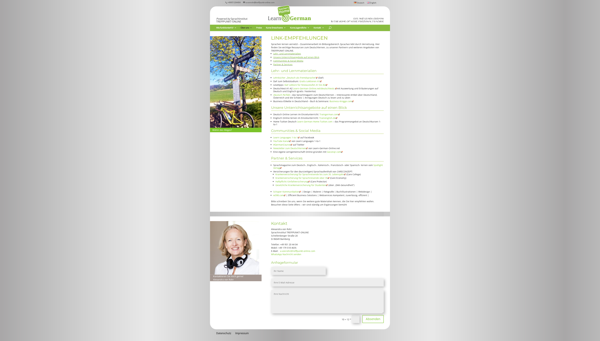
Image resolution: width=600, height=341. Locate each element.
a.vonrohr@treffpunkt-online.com (297, 251)
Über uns (245, 28)
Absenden (373, 319)
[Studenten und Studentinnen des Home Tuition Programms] (236, 126)
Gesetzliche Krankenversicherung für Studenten (300, 185)
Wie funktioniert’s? (224, 28)
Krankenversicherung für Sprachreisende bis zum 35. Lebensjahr (309, 174)
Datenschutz (223, 333)
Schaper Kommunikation (286, 191)
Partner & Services (282, 64)
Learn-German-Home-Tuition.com (314, 121)
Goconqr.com (334, 151)
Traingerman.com (329, 114)
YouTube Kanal (281, 141)
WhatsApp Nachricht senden (286, 254)
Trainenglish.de (327, 117)
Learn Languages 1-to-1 (285, 137)
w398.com (278, 195)
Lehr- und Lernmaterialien (287, 53)
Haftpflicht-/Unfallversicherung (291, 181)
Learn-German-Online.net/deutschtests (314, 88)
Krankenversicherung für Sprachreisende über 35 (301, 177)
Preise (259, 28)
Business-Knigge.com (341, 101)
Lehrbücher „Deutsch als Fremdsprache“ (294, 77)
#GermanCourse (281, 144)
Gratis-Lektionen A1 (309, 81)
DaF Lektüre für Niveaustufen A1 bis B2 (305, 84)
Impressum (242, 333)
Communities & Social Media (288, 60)
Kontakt (317, 28)
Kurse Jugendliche (298, 28)
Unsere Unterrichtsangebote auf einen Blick (296, 57)
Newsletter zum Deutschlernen (289, 148)
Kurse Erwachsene (274, 28)
